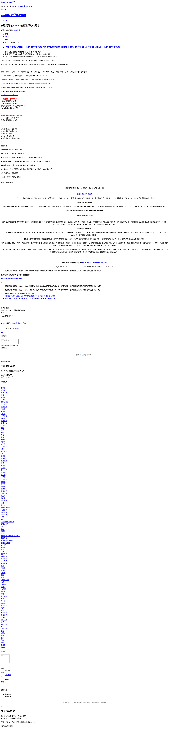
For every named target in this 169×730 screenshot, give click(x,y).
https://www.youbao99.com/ (9, 95)
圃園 (2, 642)
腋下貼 (3, 411)
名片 (6, 39)
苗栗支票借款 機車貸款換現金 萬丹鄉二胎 (19, 294)
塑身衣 (3, 645)
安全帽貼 (4, 407)
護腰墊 (3, 531)
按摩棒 (3, 608)
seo (2, 626)
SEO (2, 549)
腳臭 (2, 395)
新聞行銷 (4, 628)
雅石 (2, 517)
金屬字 (3, 577)
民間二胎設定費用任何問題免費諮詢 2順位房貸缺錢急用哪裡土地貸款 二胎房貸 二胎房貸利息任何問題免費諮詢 (62, 47)
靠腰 (2, 526)
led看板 (3, 589)
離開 (11, 726)
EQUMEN (4, 649)
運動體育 (16, 329)
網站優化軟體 (5, 543)
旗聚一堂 (4, 423)
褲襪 (2, 594)
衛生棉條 (4, 620)
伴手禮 (3, 430)
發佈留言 (4, 348)
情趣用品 (4, 605)
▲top (2, 332)
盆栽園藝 (4, 515)
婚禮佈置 (4, 556)
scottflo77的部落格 (13, 15)
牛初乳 (3, 498)
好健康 (3, 489)
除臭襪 (3, 397)
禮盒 (2, 428)
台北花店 (4, 561)
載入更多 (4, 336)
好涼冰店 (4, 404)
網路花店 (4, 554)
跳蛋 (2, 610)
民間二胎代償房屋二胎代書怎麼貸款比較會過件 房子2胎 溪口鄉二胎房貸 (30, 296)
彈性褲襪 (4, 596)
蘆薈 (2, 631)
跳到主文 (4, 20)
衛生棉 (3, 617)
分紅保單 (4, 510)
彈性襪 (3, 591)
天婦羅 (3, 439)
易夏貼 (3, 409)
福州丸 (3, 444)
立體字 (3, 573)
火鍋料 (3, 442)
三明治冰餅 (5, 402)
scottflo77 (4, 312)
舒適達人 (4, 622)
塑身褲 (3, 647)
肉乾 (2, 435)
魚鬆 (2, 432)
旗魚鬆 (3, 425)
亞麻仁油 (4, 493)
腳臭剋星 (4, 393)
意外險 (3, 505)
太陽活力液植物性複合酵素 (10, 536)
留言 (19, 323)
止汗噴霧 (4, 416)
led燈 (2, 582)
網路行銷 (4, 624)
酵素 (2, 503)
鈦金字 (3, 587)
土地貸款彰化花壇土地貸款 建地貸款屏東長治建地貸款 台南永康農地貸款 (30, 298)
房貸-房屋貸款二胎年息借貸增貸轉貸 (94, 263)
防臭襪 (3, 400)
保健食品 (4, 491)
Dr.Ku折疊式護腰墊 (7, 522)
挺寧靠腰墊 (5, 524)
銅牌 (2, 575)
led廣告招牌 (5, 580)
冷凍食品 (4, 446)
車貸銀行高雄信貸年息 (84, 194)
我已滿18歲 (5, 726)
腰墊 (2, 529)
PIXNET (70, 702)
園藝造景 (4, 512)
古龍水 (3, 640)
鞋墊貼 (3, 418)
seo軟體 (3, 545)
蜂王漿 (3, 496)
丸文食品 (4, 421)
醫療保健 (17, 30)
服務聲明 (103, 702)
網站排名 (4, 547)
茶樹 (2, 635)
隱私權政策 (95, 702)
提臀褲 (3, 651)
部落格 (7, 36)
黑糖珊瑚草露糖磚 (7, 540)
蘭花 (2, 519)
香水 (2, 638)
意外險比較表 (5, 508)
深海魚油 (4, 500)
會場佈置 (4, 559)
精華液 (3, 633)
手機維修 (4, 615)
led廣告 (3, 584)
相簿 (6, 34)
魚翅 (2, 449)
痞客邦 (14, 323)
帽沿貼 (3, 390)
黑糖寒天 (4, 538)
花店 (2, 552)
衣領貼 (3, 388)
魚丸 (2, 437)
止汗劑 (3, 414)
